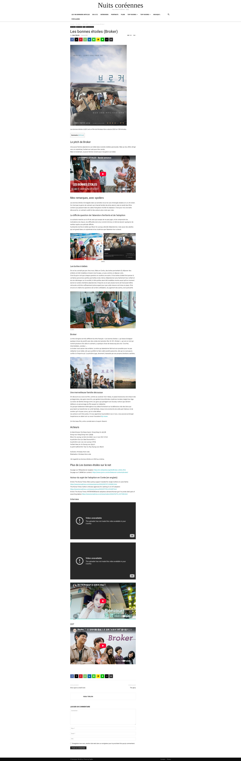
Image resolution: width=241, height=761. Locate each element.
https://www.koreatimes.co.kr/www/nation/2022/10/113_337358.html (105, 494)
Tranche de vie (90, 27)
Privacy (169, 759)
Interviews (104, 14)
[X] (76, 39)
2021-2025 (85, 24)
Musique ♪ (157, 14)
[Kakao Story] (98, 39)
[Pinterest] (81, 39)
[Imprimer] (111, 39)
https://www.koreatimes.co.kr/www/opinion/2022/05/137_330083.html (93, 484)
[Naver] (94, 39)
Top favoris (132, 14)
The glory (133, 688)
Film (84, 27)
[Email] (107, 39)
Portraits (114, 14)
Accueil (72, 24)
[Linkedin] (89, 39)
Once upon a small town (77, 688)
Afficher (81, 135)
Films (123, 14)
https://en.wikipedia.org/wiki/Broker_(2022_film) (110, 470)
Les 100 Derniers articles (81, 14)
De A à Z (95, 14)
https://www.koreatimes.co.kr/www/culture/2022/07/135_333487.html (93, 489)
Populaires (76, 19)
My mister (104, 416)
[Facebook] (72, 39)
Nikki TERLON (75, 35)
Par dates (78, 24)
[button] (168, 15)
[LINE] (102, 39)
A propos (163, 759)
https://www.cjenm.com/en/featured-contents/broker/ (110, 472)
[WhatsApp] (85, 39)
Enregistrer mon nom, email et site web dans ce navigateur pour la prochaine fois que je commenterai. (103, 743)
